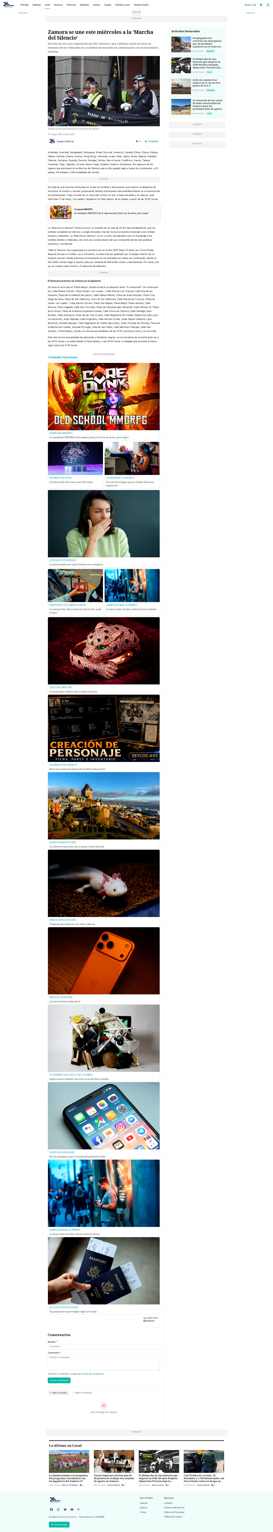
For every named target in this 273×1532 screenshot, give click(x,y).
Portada (24, 5)
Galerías (36, 5)
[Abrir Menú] (268, 5)
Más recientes (60, 1392)
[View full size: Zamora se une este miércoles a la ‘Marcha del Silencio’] (104, 91)
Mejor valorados (84, 1392)
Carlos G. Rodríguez (69, 1485)
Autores (143, 1507)
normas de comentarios (93, 1374)
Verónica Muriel (113, 1485)
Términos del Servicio (174, 1507)
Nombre (52, 1342)
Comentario (54, 1352)
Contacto (168, 1503)
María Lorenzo (158, 1485)
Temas (143, 1512)
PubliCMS (99, 1517)
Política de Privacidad (174, 1512)
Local (210, 72)
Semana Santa (141, 5)
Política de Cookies (173, 1516)
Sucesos (210, 51)
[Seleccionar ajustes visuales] (261, 5)
